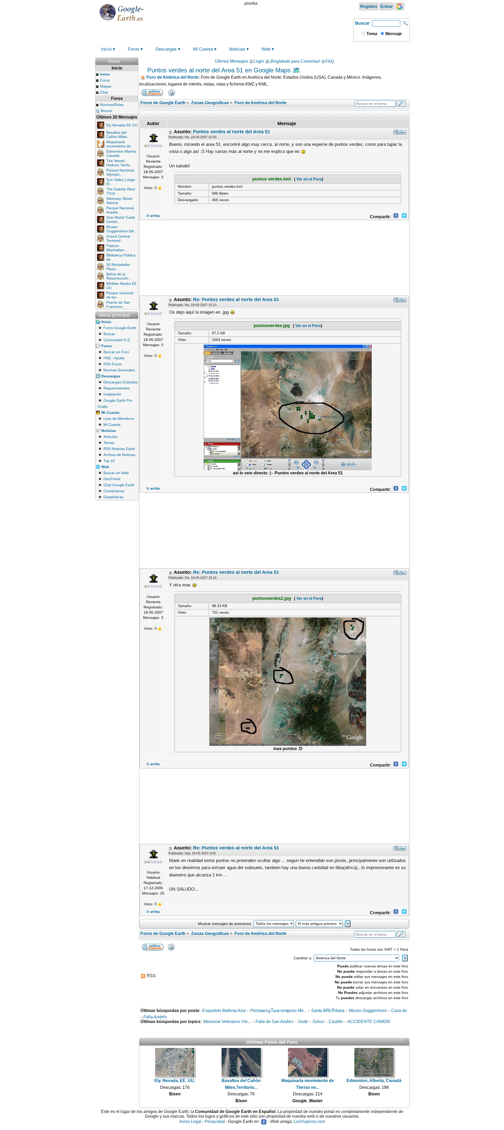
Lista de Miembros (118, 418)
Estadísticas (113, 497)
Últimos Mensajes (231, 61)
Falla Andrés (155, 1017)
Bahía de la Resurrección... (119, 276)
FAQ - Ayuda (113, 358)
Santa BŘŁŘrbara (327, 1010)
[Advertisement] (274, 257)
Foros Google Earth (119, 328)
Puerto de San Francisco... (118, 304)
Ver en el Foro (308, 179)
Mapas (105, 86)
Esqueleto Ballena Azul (224, 1010)
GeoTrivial (111, 479)
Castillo (336, 1021)
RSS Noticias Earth (119, 449)
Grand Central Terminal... (118, 238)
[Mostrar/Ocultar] (135, 60)
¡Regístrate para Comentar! (295, 61)
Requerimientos (116, 388)
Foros (133, 49)
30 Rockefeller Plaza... (118, 267)
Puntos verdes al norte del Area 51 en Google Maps (219, 70)
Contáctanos (113, 491)
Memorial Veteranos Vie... (227, 1021)
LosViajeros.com (309, 1121)
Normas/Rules (112, 105)
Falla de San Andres (274, 1021)
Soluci (318, 1021)
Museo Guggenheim (368, 1010)
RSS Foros (112, 364)
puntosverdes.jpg (272, 325)
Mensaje (393, 33)
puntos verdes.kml (271, 178)
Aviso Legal (190, 1121)
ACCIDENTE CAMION (368, 1021)
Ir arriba (153, 216)
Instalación (112, 394)
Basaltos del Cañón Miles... (118, 134)
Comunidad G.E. (117, 340)
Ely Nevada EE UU (121, 125)
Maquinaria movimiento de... (120, 144)
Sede (303, 1021)
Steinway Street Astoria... (119, 200)
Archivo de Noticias (119, 455)
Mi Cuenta (203, 49)
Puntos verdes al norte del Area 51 (231, 131)
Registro (368, 6)
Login (259, 61)
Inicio (106, 49)
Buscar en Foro (116, 352)
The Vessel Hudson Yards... (119, 163)
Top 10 (109, 461)
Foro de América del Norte (172, 77)
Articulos (110, 437)
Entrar (386, 6)
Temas (108, 443)
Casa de (399, 1010)
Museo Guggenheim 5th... (121, 229)
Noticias (237, 49)
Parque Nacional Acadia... (120, 210)
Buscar (362, 23)
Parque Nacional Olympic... (120, 172)
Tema (371, 33)
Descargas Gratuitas (120, 382)
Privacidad (215, 1121)
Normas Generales (119, 370)
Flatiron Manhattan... (116, 248)
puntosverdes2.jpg (271, 598)
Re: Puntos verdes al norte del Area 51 (236, 299)
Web (265, 49)
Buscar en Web (116, 473)
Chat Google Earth (118, 485)
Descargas (166, 49)
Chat (104, 92)
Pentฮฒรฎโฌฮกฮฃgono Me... (278, 1010)
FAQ (330, 61)
